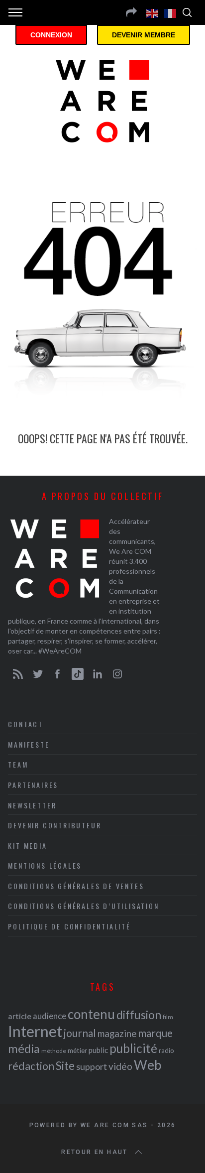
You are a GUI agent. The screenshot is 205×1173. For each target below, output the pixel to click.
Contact (25, 724)
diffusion (138, 1015)
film (168, 1017)
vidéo (120, 1066)
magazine (117, 1033)
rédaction (31, 1065)
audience (49, 1016)
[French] (170, 12)
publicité (133, 1048)
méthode (53, 1050)
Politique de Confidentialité (69, 926)
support (91, 1066)
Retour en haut (94, 1152)
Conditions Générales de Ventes (76, 886)
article (19, 1016)
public (98, 1049)
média (24, 1048)
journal (80, 1033)
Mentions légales (45, 865)
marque (155, 1033)
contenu (91, 1014)
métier (77, 1050)
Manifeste (28, 744)
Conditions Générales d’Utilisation (83, 906)
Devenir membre (143, 35)
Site (65, 1065)
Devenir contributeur (54, 825)
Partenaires (33, 785)
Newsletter (32, 805)
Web (147, 1065)
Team (18, 764)
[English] (152, 12)
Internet (35, 1031)
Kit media (27, 845)
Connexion (51, 35)
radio (166, 1050)
